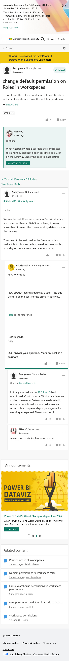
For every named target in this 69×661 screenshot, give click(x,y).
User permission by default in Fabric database (35, 602)
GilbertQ (18, 131)
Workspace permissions (23, 615)
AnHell (29, 606)
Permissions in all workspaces (26, 560)
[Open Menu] (64, 48)
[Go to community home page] (24, 39)
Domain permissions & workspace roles (32, 572)
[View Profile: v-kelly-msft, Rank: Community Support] (11, 267)
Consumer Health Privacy (46, 654)
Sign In (61, 38)
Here (10, 314)
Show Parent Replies (11, 184)
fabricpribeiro (32, 564)
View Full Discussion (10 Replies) (20, 178)
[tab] (33, 535)
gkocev (29, 593)
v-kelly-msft (27, 201)
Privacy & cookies (31, 642)
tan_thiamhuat (33, 577)
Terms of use (49, 642)
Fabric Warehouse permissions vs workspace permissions (35, 587)
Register (51, 38)
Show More (12, 104)
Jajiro (25, 619)
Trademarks (8, 649)
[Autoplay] (29, 535)
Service (9, 48)
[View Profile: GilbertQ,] (9, 133)
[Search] (43, 39)
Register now (11, 27)
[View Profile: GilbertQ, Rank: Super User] (13, 431)
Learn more (45, 59)
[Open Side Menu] (4, 39)
